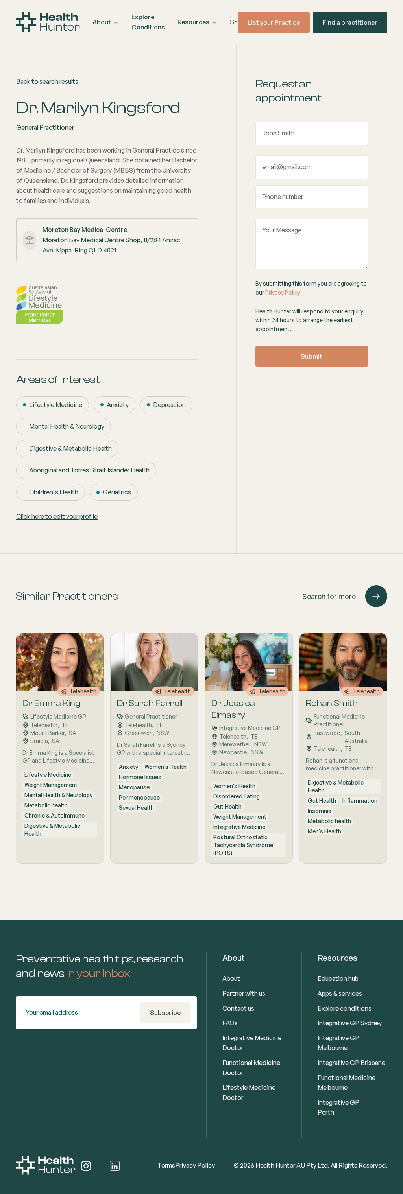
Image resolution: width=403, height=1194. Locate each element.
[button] (105, 22)
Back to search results (47, 81)
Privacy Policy (282, 292)
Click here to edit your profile (57, 516)
